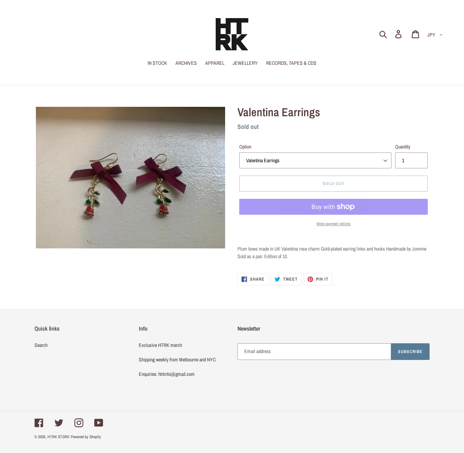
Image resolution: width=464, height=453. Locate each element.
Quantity (402, 146)
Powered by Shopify (86, 436)
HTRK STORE (58, 436)
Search (40, 345)
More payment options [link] (333, 224)
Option (245, 146)
